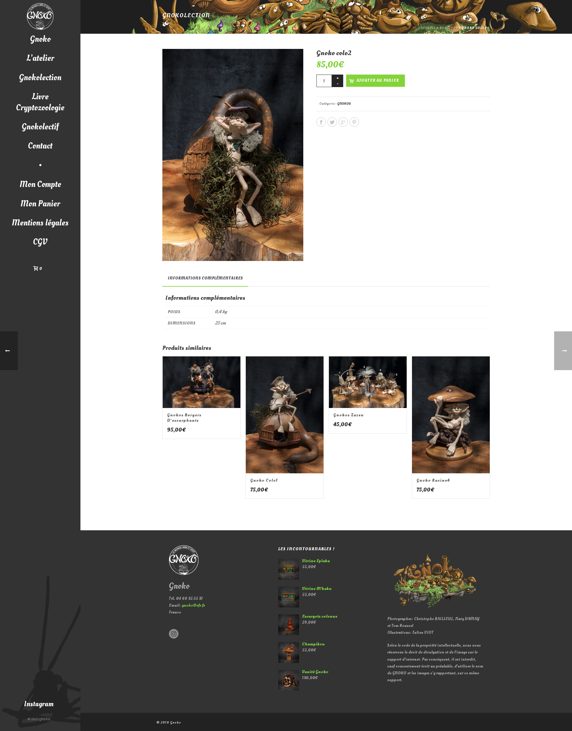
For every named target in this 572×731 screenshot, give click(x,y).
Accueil (428, 28)
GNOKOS (344, 103)
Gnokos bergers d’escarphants (184, 417)
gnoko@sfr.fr (193, 605)
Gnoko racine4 (433, 480)
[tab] (205, 278)
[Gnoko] (40, 16)
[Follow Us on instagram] (173, 634)
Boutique (448, 28)
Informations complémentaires (205, 278)
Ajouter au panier (378, 80)
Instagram (39, 704)
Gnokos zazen (348, 415)
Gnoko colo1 (264, 480)
